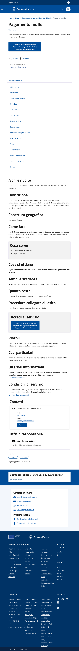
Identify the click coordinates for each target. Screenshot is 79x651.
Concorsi (11, 573)
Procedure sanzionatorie (17, 377)
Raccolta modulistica (61, 578)
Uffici (10, 552)
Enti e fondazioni (14, 555)
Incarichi (11, 576)
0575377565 (21, 415)
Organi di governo (15, 549)
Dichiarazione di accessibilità (47, 613)
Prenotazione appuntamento (46, 601)
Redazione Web (46, 624)
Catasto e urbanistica (29, 556)
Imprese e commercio (45, 569)
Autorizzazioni (30, 564)
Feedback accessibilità (45, 619)
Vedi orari (21, 425)
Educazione (29, 570)
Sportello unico (46, 555)
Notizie (59, 567)
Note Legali (12, 649)
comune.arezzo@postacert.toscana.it (20, 627)
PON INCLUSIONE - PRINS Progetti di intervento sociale (31, 607)
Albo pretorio (13, 561)
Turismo (27, 573)
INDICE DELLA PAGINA (15, 80)
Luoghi (59, 552)
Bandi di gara (13, 570)
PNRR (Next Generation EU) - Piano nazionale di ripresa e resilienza (31, 620)
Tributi (27, 567)
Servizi (17, 18)
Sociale (43, 586)
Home (10, 18)
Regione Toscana (13, 3)
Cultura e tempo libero (46, 575)
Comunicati (61, 570)
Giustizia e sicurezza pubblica (32, 18)
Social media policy (45, 629)
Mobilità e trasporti (44, 563)
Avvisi (59, 573)
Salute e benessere (44, 550)
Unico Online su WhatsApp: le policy (46, 636)
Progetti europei (30, 599)
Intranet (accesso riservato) (47, 644)
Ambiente (28, 549)
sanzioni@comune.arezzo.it (25, 421)
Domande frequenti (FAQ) (30, 632)
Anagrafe (28, 561)
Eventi (59, 555)
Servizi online (47, 18)
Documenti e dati (14, 558)
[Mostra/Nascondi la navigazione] (2, 9)
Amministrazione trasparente (14, 566)
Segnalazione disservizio (46, 607)
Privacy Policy (22, 649)
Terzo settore (45, 558)
